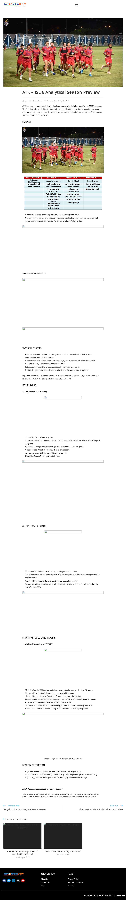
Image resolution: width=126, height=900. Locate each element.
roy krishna (58, 797)
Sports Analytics (82, 797)
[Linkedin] (13, 880)
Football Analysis (59, 794)
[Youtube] (23, 880)
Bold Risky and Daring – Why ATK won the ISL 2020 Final (22, 852)
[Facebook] (4, 880)
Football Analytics (73, 794)
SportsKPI (92, 797)
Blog (60, 101)
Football (66, 101)
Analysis (29, 794)
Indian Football (88, 794)
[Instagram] (18, 880)
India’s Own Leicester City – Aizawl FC (63, 851)
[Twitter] (9, 880)
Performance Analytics (44, 797)
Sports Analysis (69, 797)
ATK (42, 794)
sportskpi (27, 101)
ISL (34, 797)
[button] (76, 4)
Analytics (55, 101)
